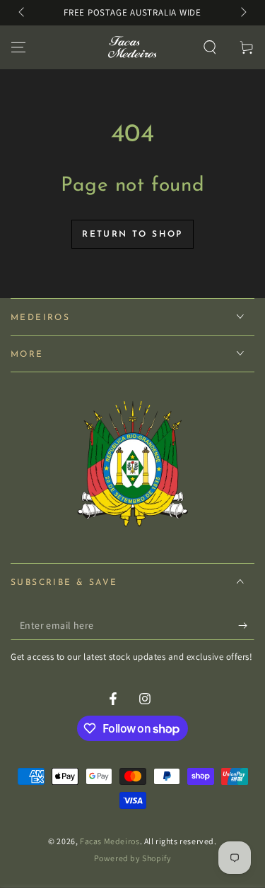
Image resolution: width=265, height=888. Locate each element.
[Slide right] (242, 12)
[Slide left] (23, 12)
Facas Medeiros (109, 841)
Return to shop (132, 234)
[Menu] (18, 47)
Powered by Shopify (133, 858)
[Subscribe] (246, 625)
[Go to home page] (131, 47)
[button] (210, 47)
